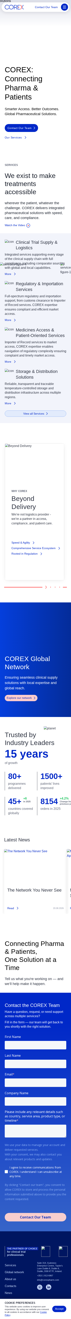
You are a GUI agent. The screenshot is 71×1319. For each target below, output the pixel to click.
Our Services (13, 137)
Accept (59, 1308)
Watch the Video (15, 225)
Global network (14, 1272)
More (8, 274)
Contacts (10, 1286)
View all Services (33, 413)
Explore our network (19, 697)
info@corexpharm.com (48, 1280)
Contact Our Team (46, 7)
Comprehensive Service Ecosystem (33, 548)
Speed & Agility (20, 542)
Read (10, 908)
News (8, 1293)
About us (10, 1279)
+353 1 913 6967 (45, 1275)
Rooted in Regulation (24, 553)
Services (10, 1265)
